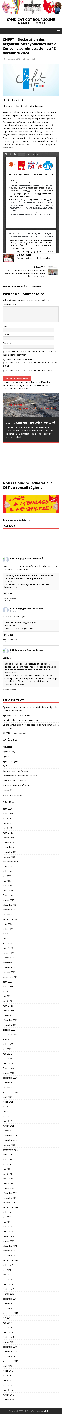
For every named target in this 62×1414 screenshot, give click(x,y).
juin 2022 (7, 1049)
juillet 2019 (8, 1212)
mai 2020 (7, 1169)
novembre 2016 (10, 1351)
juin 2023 (7, 991)
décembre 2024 (10, 905)
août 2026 (7, 808)
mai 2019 (7, 1222)
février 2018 (8, 1289)
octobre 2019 (9, 1202)
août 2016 (7, 1366)
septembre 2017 (10, 1313)
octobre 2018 (9, 1255)
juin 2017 (7, 1317)
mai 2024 (7, 938)
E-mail (6, 334)
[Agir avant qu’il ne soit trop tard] (31, 405)
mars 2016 (8, 1390)
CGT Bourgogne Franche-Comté (26, 558)
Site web (7, 343)
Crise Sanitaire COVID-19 (14, 780)
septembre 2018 (10, 1260)
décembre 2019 (10, 1193)
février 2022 (8, 1068)
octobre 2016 (9, 1356)
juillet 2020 (8, 1159)
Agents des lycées (11, 761)
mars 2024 (8, 948)
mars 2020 (8, 1178)
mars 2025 (8, 890)
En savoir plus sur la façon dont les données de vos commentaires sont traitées (28, 385)
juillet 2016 (8, 1370)
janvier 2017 (8, 1342)
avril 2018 (7, 1279)
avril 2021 (7, 1116)
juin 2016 (7, 1375)
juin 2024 (7, 933)
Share (7, 600)
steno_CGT (30, 59)
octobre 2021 (9, 1087)
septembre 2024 (10, 919)
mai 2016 (7, 1380)
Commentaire (9, 304)
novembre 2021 (10, 1082)
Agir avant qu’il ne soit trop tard (17, 715)
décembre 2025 (10, 847)
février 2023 (8, 1010)
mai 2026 (7, 823)
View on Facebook (10, 598)
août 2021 (7, 1097)
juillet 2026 (8, 813)
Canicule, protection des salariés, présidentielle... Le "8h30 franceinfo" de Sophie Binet (30, 577)
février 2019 (8, 1236)
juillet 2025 (8, 871)
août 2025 (7, 866)
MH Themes (48, 1411)
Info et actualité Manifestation (17, 785)
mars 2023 (8, 1005)
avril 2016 (7, 1385)
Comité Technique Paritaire (15, 770)
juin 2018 (7, 1270)
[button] (58, 31)
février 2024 (8, 953)
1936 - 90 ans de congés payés (20, 622)
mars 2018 (8, 1284)
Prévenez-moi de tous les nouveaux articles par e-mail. (31, 370)
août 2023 (7, 981)
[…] (21, 437)
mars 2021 (8, 1121)
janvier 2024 (8, 957)
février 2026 (8, 837)
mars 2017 (8, 1332)
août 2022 (7, 1039)
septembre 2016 (10, 1361)
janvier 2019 (8, 1241)
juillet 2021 (8, 1101)
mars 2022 (8, 1063)
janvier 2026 (8, 842)
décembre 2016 (10, 1346)
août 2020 (7, 1154)
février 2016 (8, 1394)
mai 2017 (7, 1322)
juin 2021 (7, 1106)
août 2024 (7, 924)
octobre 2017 (9, 1308)
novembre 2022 (10, 1025)
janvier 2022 (8, 1073)
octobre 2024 (9, 914)
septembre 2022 (10, 1034)
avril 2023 (7, 1001)
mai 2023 (7, 996)
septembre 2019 (10, 1207)
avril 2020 (7, 1174)
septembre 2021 (10, 1092)
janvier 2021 (8, 1130)
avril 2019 (7, 1226)
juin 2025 (7, 876)
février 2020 (8, 1183)
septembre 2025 (10, 861)
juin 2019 (7, 1217)
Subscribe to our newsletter (19, 359)
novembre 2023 (10, 967)
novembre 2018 (10, 1250)
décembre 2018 (10, 1246)
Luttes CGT (8, 790)
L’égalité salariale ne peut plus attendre (21, 720)
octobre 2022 (9, 1029)
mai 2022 (7, 1053)
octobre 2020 (9, 1145)
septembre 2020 (10, 1149)
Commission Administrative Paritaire (20, 775)
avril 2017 (7, 1327)
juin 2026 (7, 818)
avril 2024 (7, 943)
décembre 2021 (10, 1077)
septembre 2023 (10, 977)
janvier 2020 (8, 1188)
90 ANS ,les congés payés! (15, 733)
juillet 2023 (8, 986)
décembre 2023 (10, 962)
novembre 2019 (10, 1198)
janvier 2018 (8, 1293)
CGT (5, 766)
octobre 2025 (9, 857)
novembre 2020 (10, 1140)
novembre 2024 (10, 909)
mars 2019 (8, 1231)
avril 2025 (7, 885)
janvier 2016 (8, 1399)
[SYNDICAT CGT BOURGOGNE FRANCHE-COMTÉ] (31, 12)
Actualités (7, 746)
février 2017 (8, 1337)
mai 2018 (7, 1274)
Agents (6, 756)
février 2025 (8, 895)
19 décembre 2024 (13, 59)
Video (10, 593)
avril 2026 (7, 828)
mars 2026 (8, 832)
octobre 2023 (9, 972)
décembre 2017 (10, 1298)
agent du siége (10, 751)
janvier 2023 (8, 1015)
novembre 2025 (10, 852)
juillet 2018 (8, 1265)
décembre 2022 (10, 1020)
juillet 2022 (8, 1044)
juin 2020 (7, 1164)
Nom (5, 326)
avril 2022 (7, 1058)
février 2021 (8, 1125)
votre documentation (13, 795)
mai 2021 (7, 1111)
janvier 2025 (8, 900)
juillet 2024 (8, 929)
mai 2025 (7, 881)
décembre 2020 (10, 1135)
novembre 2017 (10, 1303)
